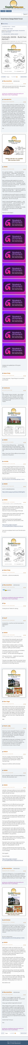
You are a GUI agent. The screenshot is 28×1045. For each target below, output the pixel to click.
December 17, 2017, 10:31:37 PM (8, 587)
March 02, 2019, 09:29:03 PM (7, 753)
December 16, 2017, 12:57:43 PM (8, 502)
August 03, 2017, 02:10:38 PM (7, 442)
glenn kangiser (15, 30)
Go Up (2, 1033)
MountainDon (22, 30)
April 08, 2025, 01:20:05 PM (7, 944)
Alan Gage (7, 701)
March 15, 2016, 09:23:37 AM (7, 83)
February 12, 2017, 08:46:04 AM (8, 375)
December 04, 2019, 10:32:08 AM (8, 870)
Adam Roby (7, 373)
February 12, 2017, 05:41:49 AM (8, 169)
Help (8, 1042)
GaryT (5, 618)
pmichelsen (7, 920)
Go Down (3, 76)
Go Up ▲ (19, 1042)
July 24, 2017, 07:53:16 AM (7, 390)
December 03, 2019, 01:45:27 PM (8, 787)
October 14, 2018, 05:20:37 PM (8, 703)
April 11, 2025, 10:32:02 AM (7, 994)
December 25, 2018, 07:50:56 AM (8, 728)
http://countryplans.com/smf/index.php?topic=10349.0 (13, 937)
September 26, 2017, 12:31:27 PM (8, 463)
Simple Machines (17, 1043)
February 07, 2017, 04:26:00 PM (8, 101)
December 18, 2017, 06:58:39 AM (8, 620)
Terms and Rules (13, 1042)
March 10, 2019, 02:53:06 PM (7, 772)
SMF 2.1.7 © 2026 (10, 1043)
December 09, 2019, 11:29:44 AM (8, 922)
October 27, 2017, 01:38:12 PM (8, 486)
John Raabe (9, 30)
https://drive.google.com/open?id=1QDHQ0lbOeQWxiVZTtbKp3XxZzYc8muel (12, 525)
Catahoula (7, 388)
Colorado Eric (7, 99)
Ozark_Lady (7, 726)
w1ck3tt (6, 461)
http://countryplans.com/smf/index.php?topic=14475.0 (13, 479)
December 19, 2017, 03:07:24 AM (8, 634)
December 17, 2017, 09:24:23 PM (8, 572)
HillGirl (6, 751)
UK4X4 (5, 167)
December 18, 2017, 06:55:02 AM (8, 605)
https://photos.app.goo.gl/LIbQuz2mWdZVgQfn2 (13, 492)
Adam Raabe (8, 32)
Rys (5, 603)
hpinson (3, 32)
